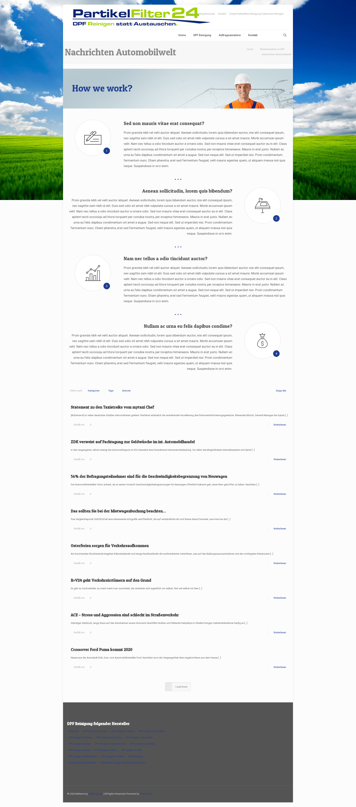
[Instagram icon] (272, 793)
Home (190, 14)
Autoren (126, 390)
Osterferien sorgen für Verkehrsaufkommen (110, 545)
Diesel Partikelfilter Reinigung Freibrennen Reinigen (257, 14)
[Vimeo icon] (256, 793)
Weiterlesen (279, 424)
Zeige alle (281, 390)
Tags (110, 390)
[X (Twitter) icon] (252, 793)
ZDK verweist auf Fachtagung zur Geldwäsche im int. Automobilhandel (133, 441)
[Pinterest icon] (268, 793)
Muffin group (96, 793)
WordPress (146, 793)
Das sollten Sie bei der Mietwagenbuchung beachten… (118, 511)
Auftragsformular (205, 14)
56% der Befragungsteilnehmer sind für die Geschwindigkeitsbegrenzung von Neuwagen (149, 476)
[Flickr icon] (264, 793)
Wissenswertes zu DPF (272, 49)
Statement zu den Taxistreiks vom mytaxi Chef (112, 407)
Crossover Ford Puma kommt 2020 (101, 649)
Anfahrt (222, 14)
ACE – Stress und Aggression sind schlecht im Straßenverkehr (125, 615)
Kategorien (94, 390)
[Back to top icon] (285, 793)
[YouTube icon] (260, 793)
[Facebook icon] (248, 793)
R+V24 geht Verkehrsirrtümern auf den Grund (111, 580)
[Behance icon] (276, 793)
